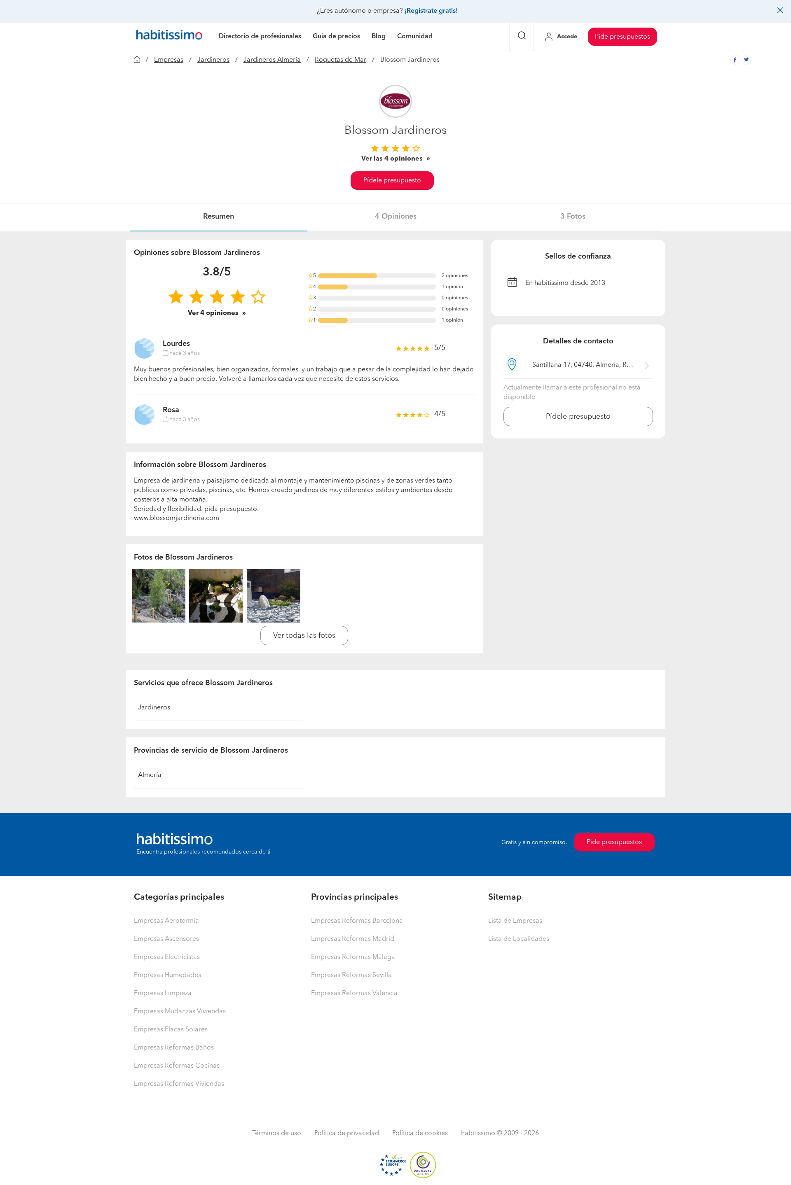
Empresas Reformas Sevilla (351, 975)
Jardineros (213, 60)
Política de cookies (420, 1133)
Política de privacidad (346, 1133)
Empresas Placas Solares (171, 1029)
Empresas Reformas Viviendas (179, 1084)
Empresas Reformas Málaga (353, 957)
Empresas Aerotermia (166, 921)
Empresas (168, 60)
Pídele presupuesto (392, 180)
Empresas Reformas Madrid (352, 939)
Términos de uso (276, 1133)
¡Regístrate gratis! (431, 11)
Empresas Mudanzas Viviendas (180, 1011)
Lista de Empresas (515, 921)
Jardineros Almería (272, 60)
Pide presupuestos (622, 37)
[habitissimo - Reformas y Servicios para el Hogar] (169, 37)
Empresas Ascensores (166, 939)
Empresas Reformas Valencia (354, 993)
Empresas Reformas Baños (174, 1048)
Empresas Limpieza (163, 993)
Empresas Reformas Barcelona (357, 921)
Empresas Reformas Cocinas (177, 1066)
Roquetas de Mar (340, 60)
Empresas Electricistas (167, 957)
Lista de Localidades (518, 939)
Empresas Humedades (167, 975)
